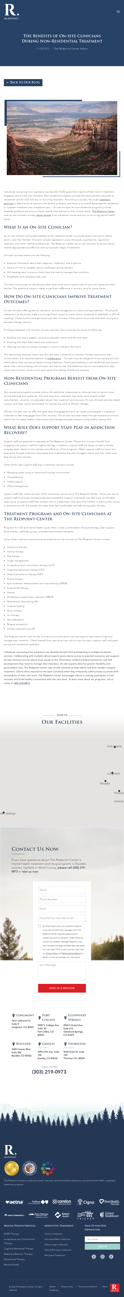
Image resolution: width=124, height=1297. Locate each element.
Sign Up (102, 1246)
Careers (52, 1286)
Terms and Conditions (71, 953)
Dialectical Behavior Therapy (18, 1254)
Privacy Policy (52, 953)
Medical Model (11, 1264)
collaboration (54, 358)
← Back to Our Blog (23, 82)
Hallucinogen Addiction (56, 1244)
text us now (30, 872)
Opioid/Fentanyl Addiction (58, 1249)
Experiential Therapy (14, 1259)
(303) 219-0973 (21, 683)
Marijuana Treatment (54, 1255)
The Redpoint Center (103, 211)
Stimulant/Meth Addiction (57, 1239)
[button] (112, 773)
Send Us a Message (62, 988)
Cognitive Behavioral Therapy (18, 1248)
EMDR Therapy (11, 1233)
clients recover (43, 215)
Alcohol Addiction (53, 1233)
